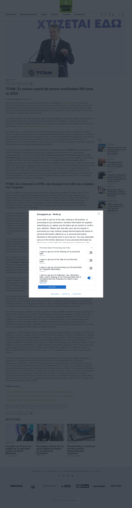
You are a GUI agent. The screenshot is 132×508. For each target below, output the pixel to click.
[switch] (89, 252)
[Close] (99, 214)
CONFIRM (52, 287)
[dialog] (66, 254)
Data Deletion (55, 294)
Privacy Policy (77, 294)
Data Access (66, 294)
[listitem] (66, 248)
